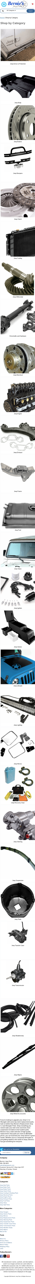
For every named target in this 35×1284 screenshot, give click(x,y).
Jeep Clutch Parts (5, 1191)
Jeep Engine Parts (5, 1197)
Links (1, 1248)
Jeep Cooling (18, 258)
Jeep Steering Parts (6, 1220)
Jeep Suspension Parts (7, 1221)
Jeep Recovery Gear (17, 803)
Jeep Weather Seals (6, 1227)
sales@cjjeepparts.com (7, 1165)
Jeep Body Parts (5, 1187)
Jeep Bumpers (18, 173)
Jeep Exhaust (18, 452)
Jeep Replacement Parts (7, 1218)
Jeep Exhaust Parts (6, 1199)
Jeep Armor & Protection (18, 64)
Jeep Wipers (18, 1075)
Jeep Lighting (18, 725)
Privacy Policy (4, 1240)
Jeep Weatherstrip (18, 1036)
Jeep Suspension (17, 880)
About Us (3, 1238)
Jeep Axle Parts (5, 1185)
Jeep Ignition (18, 608)
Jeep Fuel (18, 530)
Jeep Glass (17, 569)
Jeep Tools (17, 919)
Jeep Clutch (18, 219)
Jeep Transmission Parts (7, 1225)
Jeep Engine (18, 414)
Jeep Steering (18, 841)
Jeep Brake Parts (5, 1189)
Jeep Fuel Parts (5, 1201)
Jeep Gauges (4, 1212)
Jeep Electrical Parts (6, 1195)
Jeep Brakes (18, 141)
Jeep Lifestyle (18, 686)
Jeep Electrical (18, 375)
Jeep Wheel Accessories (18, 1114)
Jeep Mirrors (18, 764)
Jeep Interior (18, 647)
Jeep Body (17, 102)
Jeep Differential (18, 297)
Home (2, 18)
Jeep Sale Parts (5, 1205)
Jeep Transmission (18, 985)
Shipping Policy (4, 1246)
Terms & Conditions (6, 1242)
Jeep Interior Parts (5, 1214)
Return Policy (4, 1244)
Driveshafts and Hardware (18, 336)
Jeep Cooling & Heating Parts (9, 1193)
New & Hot (3, 1231)
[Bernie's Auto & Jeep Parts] (17, 4)
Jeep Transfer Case (18, 945)
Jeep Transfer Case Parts (8, 1223)
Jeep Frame (18, 491)
